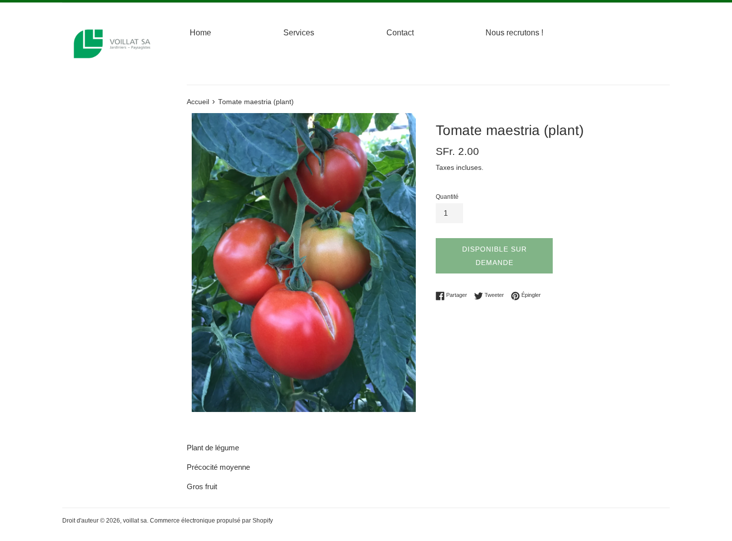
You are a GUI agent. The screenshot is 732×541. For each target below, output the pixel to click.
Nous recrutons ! (514, 32)
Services (298, 32)
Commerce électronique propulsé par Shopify (211, 520)
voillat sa (135, 520)
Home (200, 32)
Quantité (447, 196)
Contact (400, 32)
